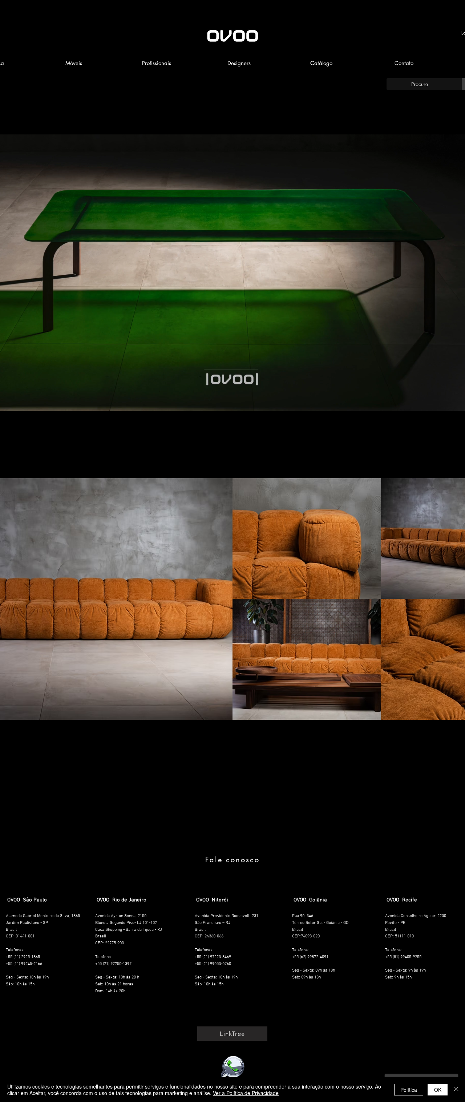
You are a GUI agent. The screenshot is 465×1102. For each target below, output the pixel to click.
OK (437, 1089)
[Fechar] (456, 1089)
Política (408, 1089)
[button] (73, 63)
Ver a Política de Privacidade (246, 1093)
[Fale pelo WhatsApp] (232, 1067)
